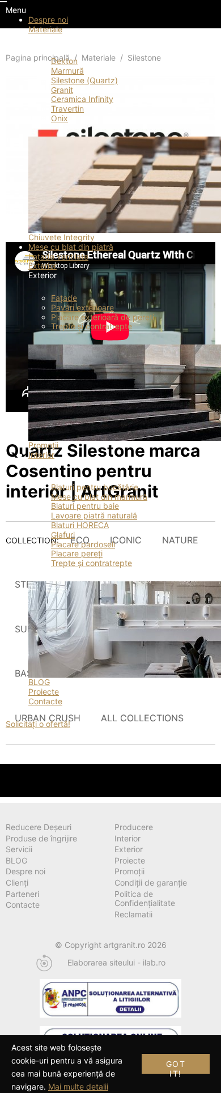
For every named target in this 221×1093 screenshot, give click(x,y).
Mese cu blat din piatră (70, 247)
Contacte (45, 701)
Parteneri (22, 894)
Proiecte (43, 691)
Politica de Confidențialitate (144, 898)
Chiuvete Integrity (61, 237)
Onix (59, 118)
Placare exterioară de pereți (102, 317)
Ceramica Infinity (82, 99)
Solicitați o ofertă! (38, 724)
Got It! (175, 1066)
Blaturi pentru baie (85, 506)
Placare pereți (77, 553)
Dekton (64, 61)
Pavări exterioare (82, 307)
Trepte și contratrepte (91, 326)
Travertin (67, 108)
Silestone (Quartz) (84, 80)
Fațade (64, 298)
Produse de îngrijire (41, 838)
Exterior (42, 265)
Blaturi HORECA (80, 525)
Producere (133, 827)
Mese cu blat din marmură (99, 496)
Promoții (43, 445)
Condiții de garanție (150, 882)
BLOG (39, 682)
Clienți (17, 882)
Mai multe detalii (78, 1086)
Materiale (45, 29)
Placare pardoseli (83, 544)
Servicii (19, 849)
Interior (41, 455)
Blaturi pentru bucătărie (94, 487)
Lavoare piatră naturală (94, 515)
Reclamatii (133, 914)
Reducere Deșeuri (38, 827)
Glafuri (63, 534)
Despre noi (48, 19)
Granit (62, 90)
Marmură (67, 70)
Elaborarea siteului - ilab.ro (116, 962)
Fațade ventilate (58, 256)
